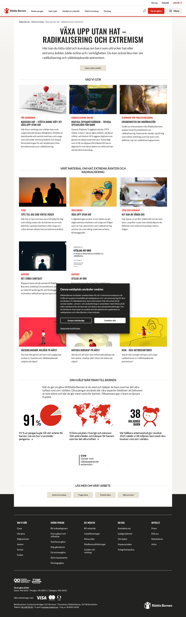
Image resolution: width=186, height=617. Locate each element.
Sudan (20, 554)
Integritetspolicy (126, 549)
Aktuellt (165, 3)
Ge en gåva (156, 10)
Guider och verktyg (89, 551)
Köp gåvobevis (58, 547)
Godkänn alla (110, 320)
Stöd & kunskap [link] (92, 11)
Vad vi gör (22, 522)
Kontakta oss (124, 528)
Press (154, 528)
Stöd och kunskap (59, 495)
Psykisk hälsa (105, 495)
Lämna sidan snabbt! (93, 68)
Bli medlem (89, 522)
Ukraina (21, 533)
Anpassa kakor (125, 544)
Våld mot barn (128, 495)
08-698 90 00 (27, 607)
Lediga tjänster (125, 533)
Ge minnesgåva (58, 552)
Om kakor (122, 539)
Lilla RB (176, 3)
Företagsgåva (57, 563)
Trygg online (83, 495)
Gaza (19, 528)
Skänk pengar (57, 522)
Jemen (20, 544)
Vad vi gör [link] (52, 11)
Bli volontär (90, 528)
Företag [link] (107, 11)
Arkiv (154, 544)
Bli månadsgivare (59, 528)
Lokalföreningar (92, 533)
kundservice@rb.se (50, 607)
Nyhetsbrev (157, 539)
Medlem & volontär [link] (71, 11)
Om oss (154, 3)
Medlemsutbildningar (93, 544)
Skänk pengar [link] (37, 11)
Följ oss (155, 533)
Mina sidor (89, 539)
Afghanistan (23, 539)
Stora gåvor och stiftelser (58, 535)
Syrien (20, 549)
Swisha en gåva (58, 541)
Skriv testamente (59, 557)
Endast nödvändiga (76, 320)
